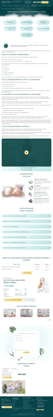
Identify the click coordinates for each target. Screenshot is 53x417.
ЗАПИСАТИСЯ (44, 2)
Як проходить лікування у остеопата (26, 28)
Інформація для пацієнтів (34, 5)
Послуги (4, 5)
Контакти (49, 5)
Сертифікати (16, 5)
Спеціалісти (9, 5)
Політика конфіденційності (17, 408)
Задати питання (28, 299)
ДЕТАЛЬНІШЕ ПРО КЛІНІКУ (6, 377)
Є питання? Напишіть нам (7, 404)
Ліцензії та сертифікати (6, 374)
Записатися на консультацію (13, 299)
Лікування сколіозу (26, 401)
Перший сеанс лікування (6, 269)
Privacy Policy (31, 414)
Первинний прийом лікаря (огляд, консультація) (11, 266)
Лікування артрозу (26, 404)
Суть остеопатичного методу (10, 28)
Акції (24, 5)
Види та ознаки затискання (10, 22)
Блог (44, 5)
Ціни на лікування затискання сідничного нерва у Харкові (26, 34)
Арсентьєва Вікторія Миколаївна (14, 281)
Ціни (21, 5)
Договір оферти (15, 409)
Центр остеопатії (6, 2)
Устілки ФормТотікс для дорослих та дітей (29, 409)
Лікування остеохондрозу (27, 405)
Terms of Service (37, 414)
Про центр (28, 5)
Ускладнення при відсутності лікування (26, 22)
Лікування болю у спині (27, 407)
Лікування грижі (26, 402)
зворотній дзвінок (27, 2)
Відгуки (40, 5)
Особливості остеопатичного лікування (43, 22)
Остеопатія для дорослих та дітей (28, 399)
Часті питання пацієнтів (43, 28)
